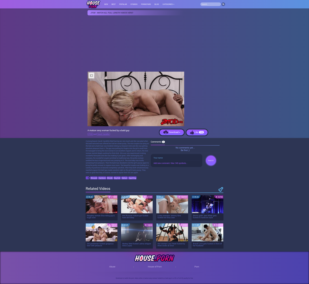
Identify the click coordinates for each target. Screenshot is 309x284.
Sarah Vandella (103, 134)
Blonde (109, 178)
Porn (196, 266)
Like (198, 132)
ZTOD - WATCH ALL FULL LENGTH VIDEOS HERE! (112, 12)
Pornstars (146, 4)
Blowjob (94, 178)
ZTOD (90, 134)
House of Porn (155, 266)
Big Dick (117, 178)
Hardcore (102, 178)
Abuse (112, 266)
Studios (133, 4)
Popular (123, 4)
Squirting (132, 178)
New (106, 4)
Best (114, 4)
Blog (156, 4)
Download (173, 132)
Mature (124, 178)
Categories (168, 4)
